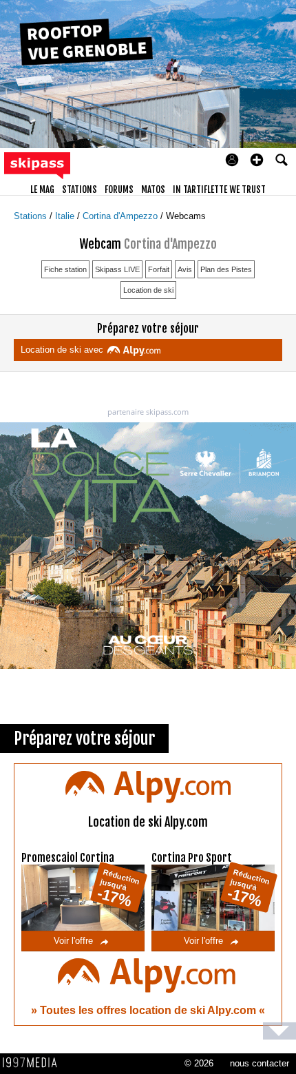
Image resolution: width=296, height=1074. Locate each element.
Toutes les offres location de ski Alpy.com (149, 1010)
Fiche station (65, 269)
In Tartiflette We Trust (219, 189)
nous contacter (259, 1063)
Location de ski (148, 290)
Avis (185, 269)
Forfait (158, 269)
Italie (66, 216)
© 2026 (198, 1063)
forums (119, 189)
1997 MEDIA (33, 1063)
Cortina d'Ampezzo (121, 216)
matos (153, 189)
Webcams (186, 216)
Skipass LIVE (117, 269)
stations (79, 189)
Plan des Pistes (226, 269)
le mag (42, 189)
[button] (256, 159)
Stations (32, 216)
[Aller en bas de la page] (279, 1031)
